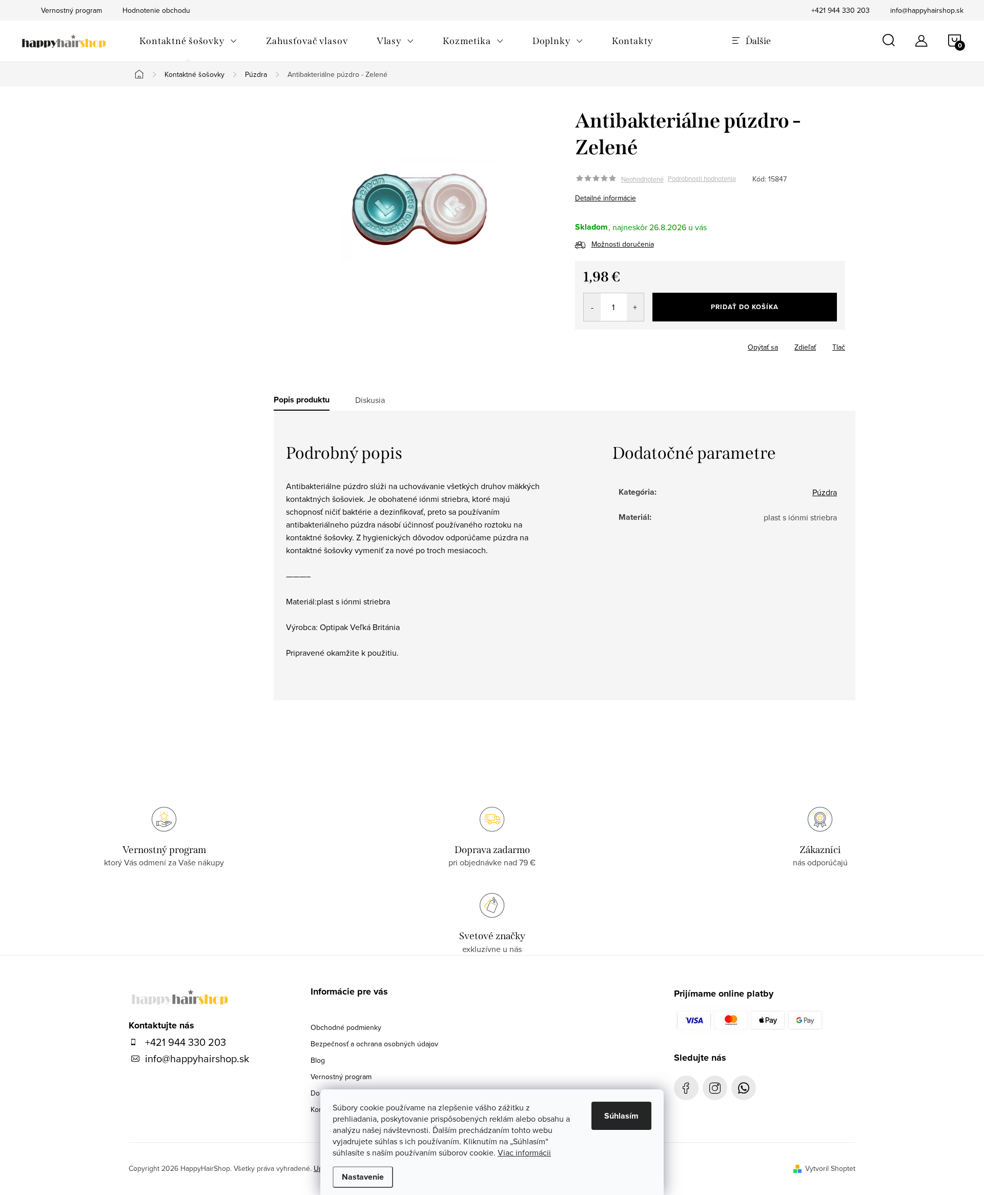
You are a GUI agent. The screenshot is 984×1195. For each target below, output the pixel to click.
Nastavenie (363, 1177)
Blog (318, 1060)
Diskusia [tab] (370, 400)
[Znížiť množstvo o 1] (592, 307)
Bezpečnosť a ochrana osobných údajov (374, 1044)
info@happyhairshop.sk (926, 10)
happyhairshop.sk (715, 1088)
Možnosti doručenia (622, 244)
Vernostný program (341, 1076)
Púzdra (824, 492)
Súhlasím (621, 1116)
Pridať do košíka (744, 307)
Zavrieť (646, 344)
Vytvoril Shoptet (830, 1168)
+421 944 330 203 (840, 10)
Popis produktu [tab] (302, 400)
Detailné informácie (605, 198)
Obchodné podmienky (346, 1027)
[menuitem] (188, 41)
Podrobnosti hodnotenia (702, 179)
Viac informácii (524, 1152)
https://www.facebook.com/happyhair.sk (686, 1088)
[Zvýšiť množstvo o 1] (635, 307)
